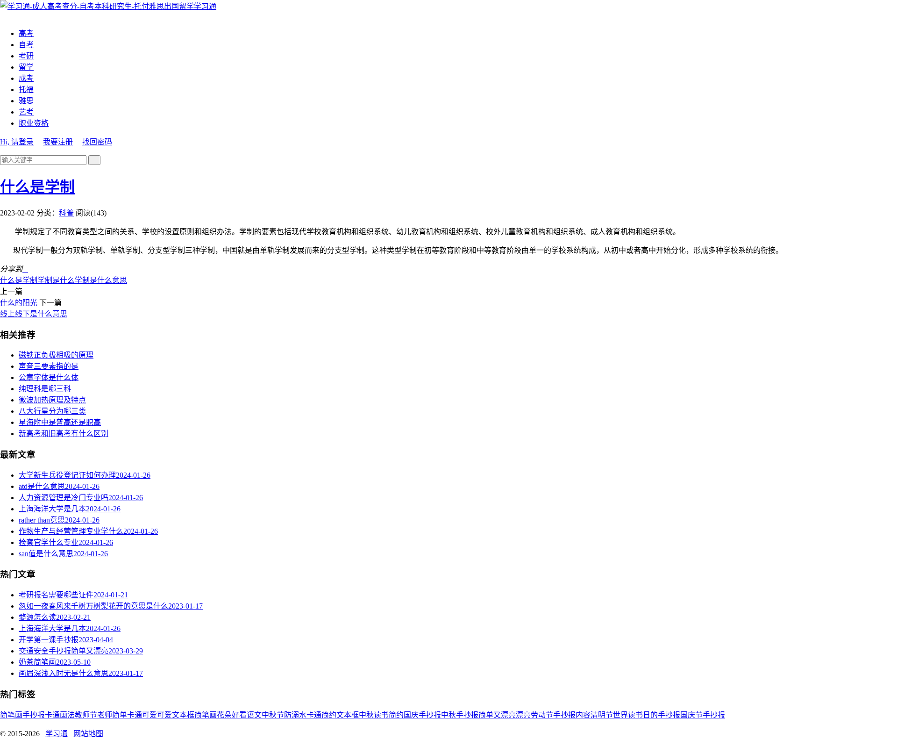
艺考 (26, 112)
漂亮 (523, 715)
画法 (67, 715)
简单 (119, 715)
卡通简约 (321, 715)
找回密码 (97, 142)
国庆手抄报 (422, 715)
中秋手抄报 (459, 715)
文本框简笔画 (194, 715)
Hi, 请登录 (17, 142)
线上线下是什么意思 (33, 314)
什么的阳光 (18, 303)
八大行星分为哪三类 (52, 411)
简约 (396, 715)
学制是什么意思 (101, 280)
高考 (26, 33)
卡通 (52, 715)
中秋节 (273, 715)
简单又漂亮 (497, 715)
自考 (26, 45)
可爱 (164, 715)
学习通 (205, 6)
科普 (66, 213)
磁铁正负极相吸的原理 (56, 355)
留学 (26, 67)
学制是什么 (56, 280)
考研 (26, 56)
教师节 (86, 715)
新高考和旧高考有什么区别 (63, 434)
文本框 (347, 715)
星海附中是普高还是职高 (60, 422)
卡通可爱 (142, 715)
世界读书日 (631, 715)
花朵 (224, 715)
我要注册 (58, 142)
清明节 (602, 715)
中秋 (366, 715)
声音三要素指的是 (48, 366)
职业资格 (34, 123)
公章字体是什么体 (48, 377)
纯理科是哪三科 (45, 389)
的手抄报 (665, 715)
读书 (381, 715)
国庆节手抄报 (702, 715)
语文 (254, 715)
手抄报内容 (572, 715)
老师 (104, 715)
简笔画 (11, 715)
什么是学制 (37, 187)
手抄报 (33, 715)
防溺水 (295, 715)
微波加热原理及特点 (52, 400)
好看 (239, 715)
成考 (26, 78)
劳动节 (542, 715)
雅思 (26, 101)
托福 (26, 89)
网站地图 (88, 734)
